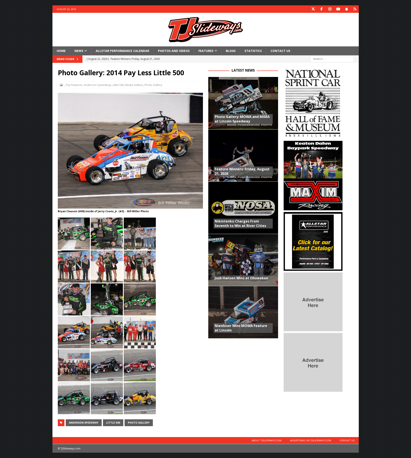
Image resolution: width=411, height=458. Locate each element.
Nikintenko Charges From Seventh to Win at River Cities (240, 223)
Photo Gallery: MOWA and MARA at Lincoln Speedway (242, 119)
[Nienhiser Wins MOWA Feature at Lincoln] (243, 312)
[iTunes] (346, 9)
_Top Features (73, 85)
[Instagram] (330, 9)
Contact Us (280, 51)
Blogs (231, 51)
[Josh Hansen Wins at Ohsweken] (243, 260)
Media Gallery (134, 85)
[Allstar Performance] (313, 268)
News (78, 51)
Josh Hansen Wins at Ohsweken (241, 278)
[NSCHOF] (313, 137)
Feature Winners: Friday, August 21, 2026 (242, 171)
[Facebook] (321, 9)
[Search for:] (332, 59)
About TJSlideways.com (266, 440)
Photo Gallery (153, 85)
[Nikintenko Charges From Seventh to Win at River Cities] (243, 207)
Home (61, 51)
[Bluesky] (355, 9)
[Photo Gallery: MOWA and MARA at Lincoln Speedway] (243, 103)
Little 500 (118, 85)
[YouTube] (338, 9)
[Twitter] (313, 9)
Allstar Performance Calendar (122, 51)
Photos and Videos (174, 51)
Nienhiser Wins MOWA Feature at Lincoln (241, 328)
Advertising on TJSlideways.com (310, 440)
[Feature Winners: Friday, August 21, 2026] (243, 155)
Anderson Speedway (97, 85)
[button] (74, 234)
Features (205, 51)
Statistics (253, 51)
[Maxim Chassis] (313, 208)
